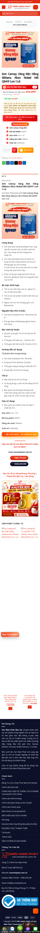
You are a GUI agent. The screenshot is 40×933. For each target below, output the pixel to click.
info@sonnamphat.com (16, 883)
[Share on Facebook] (8, 163)
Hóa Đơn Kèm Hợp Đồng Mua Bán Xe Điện (19, 824)
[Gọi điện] (20, 928)
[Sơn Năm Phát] (19, 7)
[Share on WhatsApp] (4, 163)
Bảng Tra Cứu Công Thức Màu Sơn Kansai (19, 783)
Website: (14, 872)
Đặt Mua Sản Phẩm (10, 634)
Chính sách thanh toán (11, 807)
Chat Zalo (12, 931)
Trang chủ (9, 22)
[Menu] (3, 7)
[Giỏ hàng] (35, 7)
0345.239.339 (26, 878)
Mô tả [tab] (4, 176)
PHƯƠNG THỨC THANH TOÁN (14, 828)
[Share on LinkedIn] (24, 163)
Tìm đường (4, 931)
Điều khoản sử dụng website (14, 811)
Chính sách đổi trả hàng (12, 798)
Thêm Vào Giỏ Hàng (14, 150)
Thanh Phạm (30, 924)
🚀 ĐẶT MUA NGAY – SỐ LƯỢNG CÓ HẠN (20, 434)
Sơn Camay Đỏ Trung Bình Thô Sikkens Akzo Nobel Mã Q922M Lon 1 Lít (30, 698)
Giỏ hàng (5, 820)
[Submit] (36, 13)
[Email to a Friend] (16, 163)
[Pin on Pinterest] (20, 163)
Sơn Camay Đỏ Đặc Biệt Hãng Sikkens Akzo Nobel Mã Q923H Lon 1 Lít (10, 698)
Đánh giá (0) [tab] (6, 181)
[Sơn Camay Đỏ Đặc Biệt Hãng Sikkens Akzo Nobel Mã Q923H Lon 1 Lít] (10, 610)
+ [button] (10, 708)
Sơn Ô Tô (18, 22)
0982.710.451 (14, 878)
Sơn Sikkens (28, 22)
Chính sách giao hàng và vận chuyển (17, 802)
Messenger (27, 931)
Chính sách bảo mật (10, 787)
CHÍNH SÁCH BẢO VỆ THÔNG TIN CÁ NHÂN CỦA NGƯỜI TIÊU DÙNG (20, 792)
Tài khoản (6, 832)
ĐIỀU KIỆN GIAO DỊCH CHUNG (14, 815)
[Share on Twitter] (12, 163)
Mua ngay (28, 150)
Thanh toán (7, 837)
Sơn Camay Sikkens (20, 25)
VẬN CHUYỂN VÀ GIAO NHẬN (14, 841)
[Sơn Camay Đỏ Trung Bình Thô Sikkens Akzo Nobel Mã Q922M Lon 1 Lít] (29, 610)
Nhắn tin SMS (35, 931)
